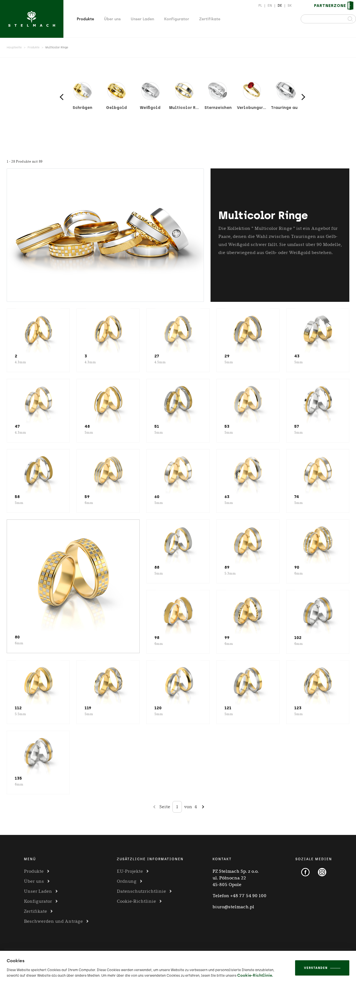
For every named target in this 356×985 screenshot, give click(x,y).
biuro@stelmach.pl (233, 906)
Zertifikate (209, 19)
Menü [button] (30, 859)
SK (290, 5)
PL (260, 5)
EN (270, 5)
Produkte (85, 19)
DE (280, 5)
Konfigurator (176, 19)
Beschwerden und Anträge (53, 921)
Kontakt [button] (222, 859)
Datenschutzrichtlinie (141, 891)
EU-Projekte (130, 871)
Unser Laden (142, 19)
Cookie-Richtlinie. (255, 975)
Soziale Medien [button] (313, 859)
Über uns (112, 19)
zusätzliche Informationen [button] (150, 859)
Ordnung (127, 881)
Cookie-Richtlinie (136, 901)
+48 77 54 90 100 (248, 895)
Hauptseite (14, 47)
